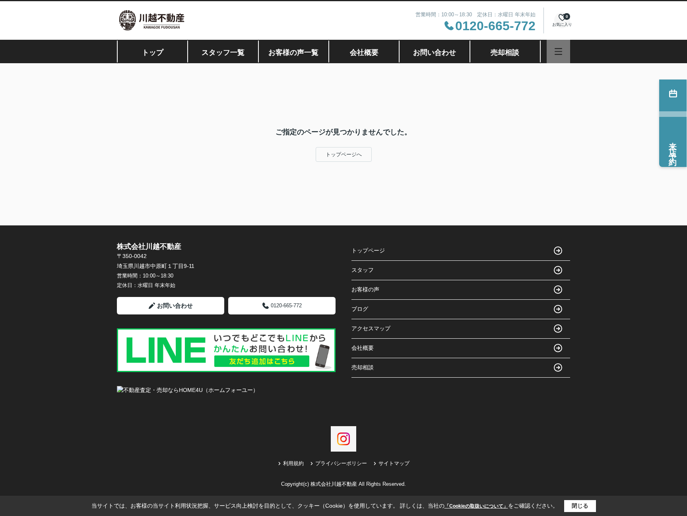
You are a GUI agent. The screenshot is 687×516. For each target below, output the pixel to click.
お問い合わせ (434, 52)
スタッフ (362, 270)
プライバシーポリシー (341, 463)
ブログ (359, 309)
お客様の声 (365, 289)
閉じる (580, 505)
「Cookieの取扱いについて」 (476, 506)
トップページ (368, 250)
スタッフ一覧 (223, 52)
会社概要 (364, 52)
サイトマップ (393, 463)
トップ (152, 52)
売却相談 (505, 52)
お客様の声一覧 (293, 52)
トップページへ (344, 154)
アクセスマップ (370, 328)
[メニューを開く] (558, 51)
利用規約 (293, 463)
